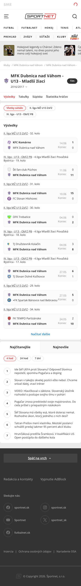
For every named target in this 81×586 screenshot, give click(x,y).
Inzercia (8, 551)
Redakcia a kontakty (18, 479)
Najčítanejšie (20, 347)
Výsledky (9, 97)
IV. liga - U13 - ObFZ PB (18, 157)
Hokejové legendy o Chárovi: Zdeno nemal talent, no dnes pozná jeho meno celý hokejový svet (39, 50)
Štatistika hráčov (57, 97)
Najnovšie (60, 347)
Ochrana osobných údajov (34, 551)
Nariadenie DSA (66, 551)
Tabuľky (24, 97)
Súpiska (37, 97)
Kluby (7, 65)
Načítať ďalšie (40, 334)
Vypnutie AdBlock (53, 479)
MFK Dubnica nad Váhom (28, 65)
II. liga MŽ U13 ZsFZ (16, 133)
